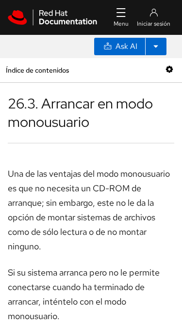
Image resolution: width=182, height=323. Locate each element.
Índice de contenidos (37, 70)
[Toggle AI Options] (155, 46)
